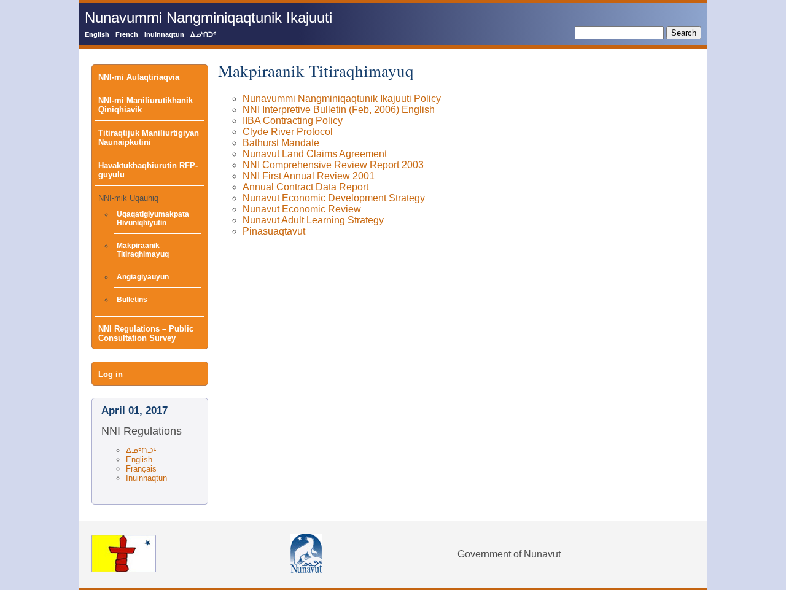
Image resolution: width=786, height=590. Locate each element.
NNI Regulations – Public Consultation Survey (145, 333)
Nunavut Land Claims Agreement (315, 154)
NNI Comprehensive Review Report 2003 (333, 165)
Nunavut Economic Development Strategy (334, 198)
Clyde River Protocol (288, 131)
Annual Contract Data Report (305, 187)
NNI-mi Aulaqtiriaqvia (138, 77)
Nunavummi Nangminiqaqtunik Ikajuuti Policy (342, 98)
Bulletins (132, 299)
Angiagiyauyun (143, 277)
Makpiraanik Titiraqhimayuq (143, 249)
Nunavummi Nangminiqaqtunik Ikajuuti (208, 17)
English (97, 34)
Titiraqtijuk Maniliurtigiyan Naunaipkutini (148, 137)
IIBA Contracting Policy (293, 120)
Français (141, 468)
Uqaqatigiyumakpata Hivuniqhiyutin (153, 218)
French (126, 34)
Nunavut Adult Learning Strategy (313, 220)
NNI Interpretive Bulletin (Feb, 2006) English (339, 109)
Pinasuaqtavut (274, 231)
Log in (110, 374)
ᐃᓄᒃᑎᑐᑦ (203, 34)
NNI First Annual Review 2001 (309, 176)
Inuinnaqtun (164, 34)
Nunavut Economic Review (302, 209)
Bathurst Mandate (281, 143)
